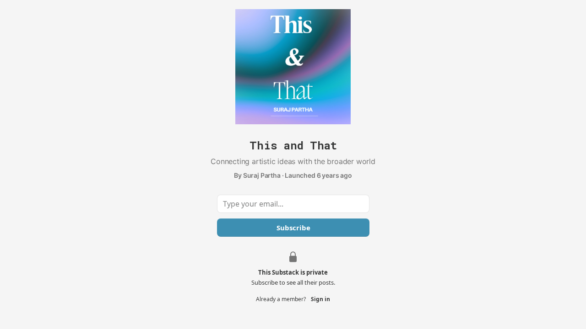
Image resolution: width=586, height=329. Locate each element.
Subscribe (293, 227)
